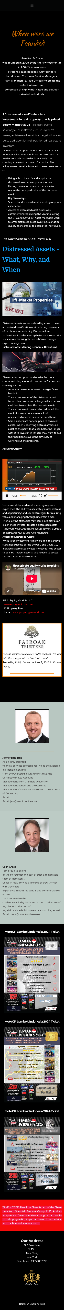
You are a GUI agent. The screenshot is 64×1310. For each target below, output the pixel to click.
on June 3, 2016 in (41, 662)
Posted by (9, 662)
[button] (32, 479)
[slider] (23, 495)
